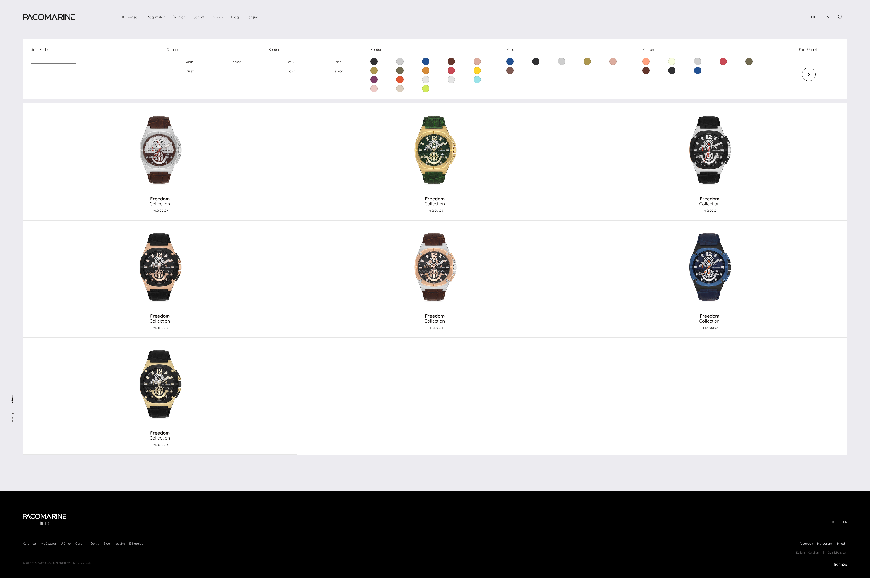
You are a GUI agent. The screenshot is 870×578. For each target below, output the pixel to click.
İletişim (252, 17)
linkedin (841, 544)
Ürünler (179, 17)
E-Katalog (136, 544)
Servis (218, 17)
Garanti (199, 17)
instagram (824, 544)
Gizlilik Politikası (837, 552)
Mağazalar (155, 17)
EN (827, 17)
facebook (806, 544)
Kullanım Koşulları (807, 552)
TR (812, 17)
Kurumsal (130, 17)
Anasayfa (12, 416)
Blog (235, 17)
